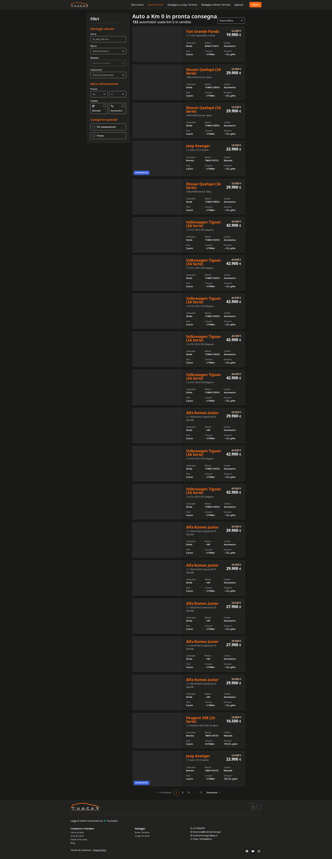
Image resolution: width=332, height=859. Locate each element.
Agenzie (238, 4)
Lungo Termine (142, 835)
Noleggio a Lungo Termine (182, 4)
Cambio (94, 100)
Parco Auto (137, 4)
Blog (73, 842)
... (195, 792)
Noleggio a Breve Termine (215, 4)
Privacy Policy (99, 850)
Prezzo (93, 89)
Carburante (96, 69)
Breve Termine (142, 832)
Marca (93, 45)
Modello (94, 57)
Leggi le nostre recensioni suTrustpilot (94, 820)
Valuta (255, 4)
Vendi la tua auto (79, 839)
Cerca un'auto (77, 832)
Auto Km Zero (155, 4)
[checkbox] (104, 106)
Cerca (93, 34)
